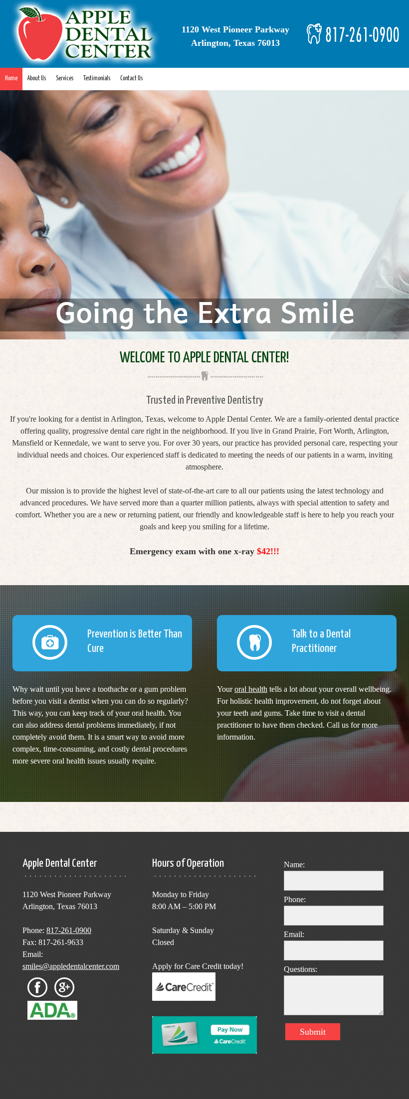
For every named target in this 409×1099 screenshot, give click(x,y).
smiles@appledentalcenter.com (70, 966)
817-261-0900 (68, 930)
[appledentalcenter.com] (87, 34)
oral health (250, 689)
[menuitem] (11, 79)
